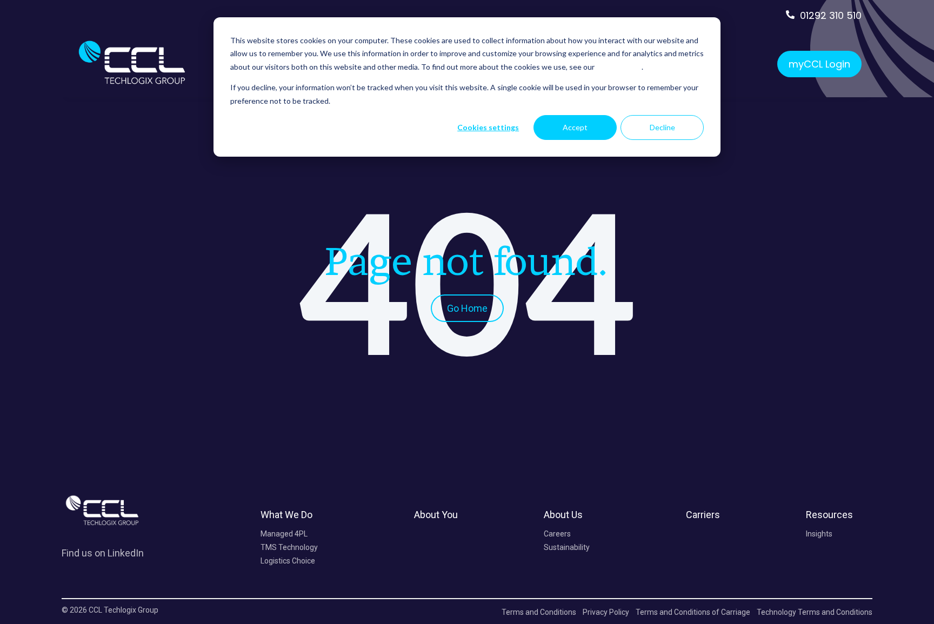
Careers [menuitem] (557, 533)
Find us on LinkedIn (103, 553)
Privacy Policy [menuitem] (606, 612)
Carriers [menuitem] (703, 514)
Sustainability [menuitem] (567, 547)
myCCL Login (819, 64)
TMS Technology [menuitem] (289, 547)
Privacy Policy (619, 66)
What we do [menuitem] (286, 514)
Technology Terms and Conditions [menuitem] (814, 612)
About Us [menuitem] (563, 514)
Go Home (467, 308)
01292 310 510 (831, 15)
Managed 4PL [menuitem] (284, 533)
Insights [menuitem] (819, 533)
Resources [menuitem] (829, 514)
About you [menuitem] (436, 514)
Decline (662, 127)
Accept (575, 127)
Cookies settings (488, 127)
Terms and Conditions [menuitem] (539, 612)
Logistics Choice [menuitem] (288, 560)
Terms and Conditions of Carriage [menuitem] (693, 612)
